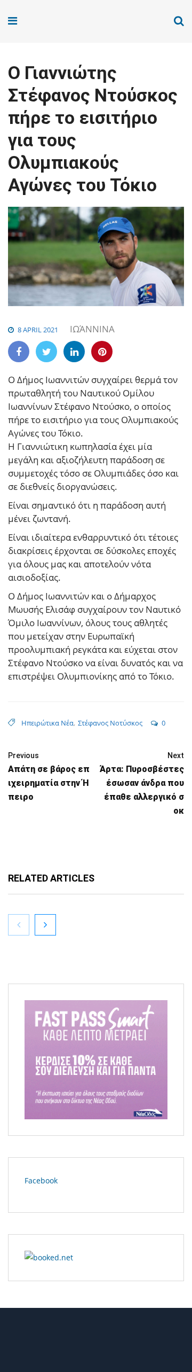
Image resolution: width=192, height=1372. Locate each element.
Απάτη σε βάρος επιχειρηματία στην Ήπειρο (49, 776)
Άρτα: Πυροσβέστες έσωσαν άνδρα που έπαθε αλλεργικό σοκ (142, 783)
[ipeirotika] (49, 21)
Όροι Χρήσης (96, 1344)
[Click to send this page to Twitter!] (46, 351)
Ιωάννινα (92, 329)
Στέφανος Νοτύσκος (110, 723)
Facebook (41, 1180)
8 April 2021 (38, 329)
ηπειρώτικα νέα (47, 723)
